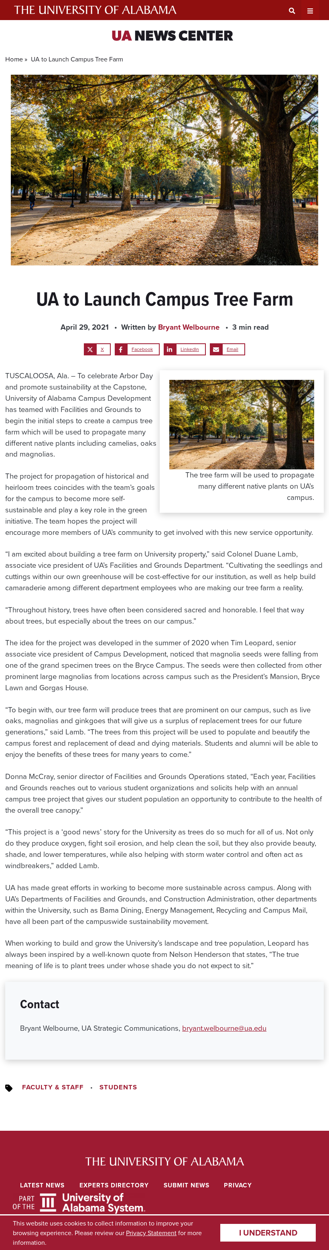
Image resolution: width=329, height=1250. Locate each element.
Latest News (42, 1185)
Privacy (238, 1185)
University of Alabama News (164, 1161)
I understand (268, 1232)
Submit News (186, 1185)
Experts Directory (114, 1185)
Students (118, 1087)
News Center (172, 37)
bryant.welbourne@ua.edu (224, 1028)
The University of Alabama (95, 10)
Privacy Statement (151, 1232)
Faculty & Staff (53, 1087)
